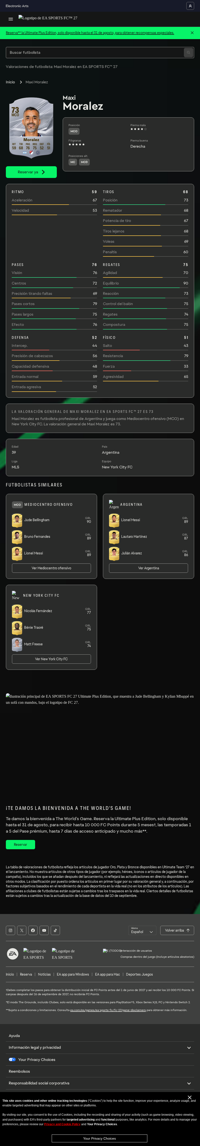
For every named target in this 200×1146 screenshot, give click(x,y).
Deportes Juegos (139, 974)
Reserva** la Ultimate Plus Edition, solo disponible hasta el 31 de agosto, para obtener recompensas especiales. (90, 33)
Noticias (44, 974)
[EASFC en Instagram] (10, 930)
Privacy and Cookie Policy (62, 1124)
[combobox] (142, 930)
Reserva (26, 974)
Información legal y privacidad (35, 1047)
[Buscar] (188, 52)
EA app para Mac (107, 974)
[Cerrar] (192, 33)
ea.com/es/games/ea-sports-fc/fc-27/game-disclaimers (108, 1010)
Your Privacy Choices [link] (36, 1060)
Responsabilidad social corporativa (39, 1083)
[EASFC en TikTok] (55, 930)
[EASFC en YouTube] (44, 930)
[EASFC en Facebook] (33, 930)
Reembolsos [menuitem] (19, 1071)
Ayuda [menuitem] (14, 1035)
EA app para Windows (73, 974)
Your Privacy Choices (99, 1138)
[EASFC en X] (21, 930)
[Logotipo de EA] (13, 954)
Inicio (10, 82)
